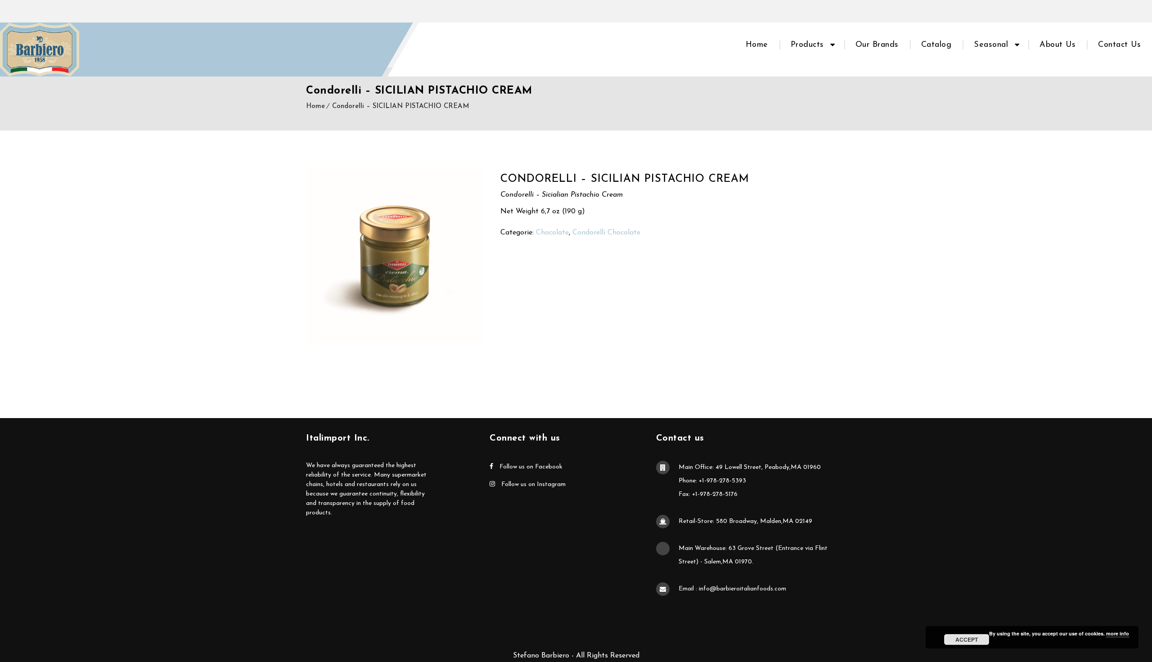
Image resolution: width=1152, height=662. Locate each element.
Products (807, 45)
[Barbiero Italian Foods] (39, 50)
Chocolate (552, 232)
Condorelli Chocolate (606, 232)
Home (757, 45)
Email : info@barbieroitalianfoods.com (732, 588)
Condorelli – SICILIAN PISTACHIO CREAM (400, 106)
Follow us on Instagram (533, 484)
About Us (1058, 45)
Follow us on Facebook (530, 467)
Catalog (936, 45)
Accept (966, 639)
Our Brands (877, 45)
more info (1117, 633)
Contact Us (1119, 45)
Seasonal (991, 45)
